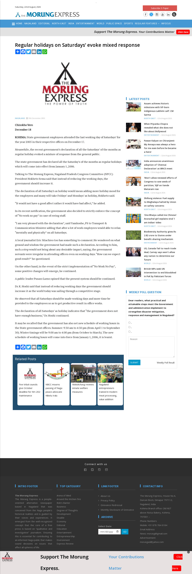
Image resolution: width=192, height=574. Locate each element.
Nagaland (30, 23)
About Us (105, 495)
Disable (60, 517)
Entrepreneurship (66, 536)
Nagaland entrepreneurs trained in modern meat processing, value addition (108, 392)
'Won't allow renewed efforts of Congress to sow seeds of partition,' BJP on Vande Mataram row (160, 183)
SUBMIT (134, 362)
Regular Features (146, 23)
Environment (150, 243)
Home (19, 23)
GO (124, 531)
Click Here (183, 32)
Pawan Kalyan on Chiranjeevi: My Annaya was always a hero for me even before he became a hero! (160, 146)
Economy (61, 521)
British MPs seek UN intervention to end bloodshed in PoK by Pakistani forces (160, 272)
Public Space (114, 23)
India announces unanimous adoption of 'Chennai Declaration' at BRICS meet (159, 165)
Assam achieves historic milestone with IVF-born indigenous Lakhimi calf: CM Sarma (159, 109)
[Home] (47, 14)
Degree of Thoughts (67, 510)
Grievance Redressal (111, 505)
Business (61, 506)
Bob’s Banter (63, 502)
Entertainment (85, 23)
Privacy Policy (108, 500)
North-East (59, 23)
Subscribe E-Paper (160, 8)
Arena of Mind (64, 495)
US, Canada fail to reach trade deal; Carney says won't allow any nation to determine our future (160, 254)
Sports (128, 23)
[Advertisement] (33, 432)
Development (64, 513)
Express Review (65, 543)
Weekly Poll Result (166, 362)
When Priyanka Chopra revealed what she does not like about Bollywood (158, 127)
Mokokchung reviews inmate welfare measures (83, 388)
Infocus (166, 23)
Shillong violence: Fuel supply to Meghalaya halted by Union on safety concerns (160, 202)
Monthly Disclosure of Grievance (117, 509)
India (71, 23)
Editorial (44, 23)
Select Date (104, 526)
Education (62, 528)
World (100, 23)
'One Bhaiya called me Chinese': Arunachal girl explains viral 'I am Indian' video (160, 219)
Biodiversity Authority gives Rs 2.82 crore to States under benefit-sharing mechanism (160, 235)
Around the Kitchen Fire (69, 499)
